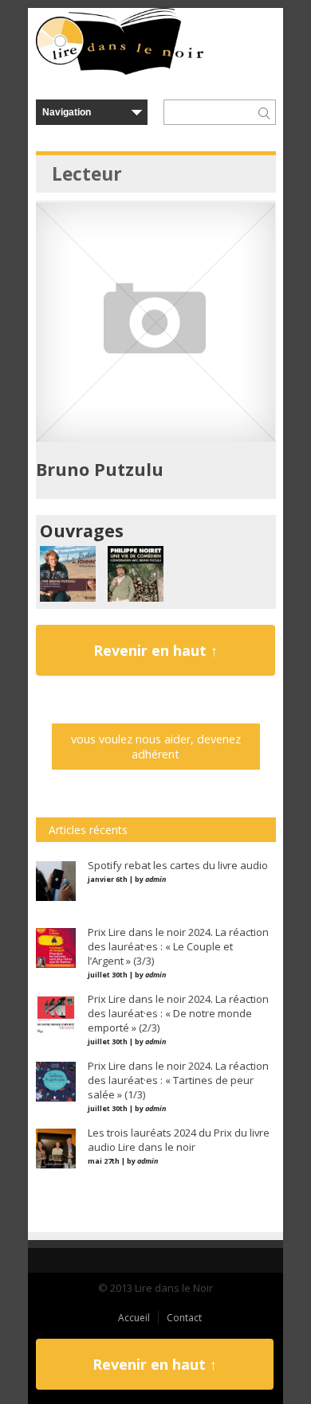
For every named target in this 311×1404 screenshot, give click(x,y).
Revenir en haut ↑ (155, 650)
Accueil (134, 1317)
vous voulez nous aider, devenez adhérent (156, 746)
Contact (184, 1317)
